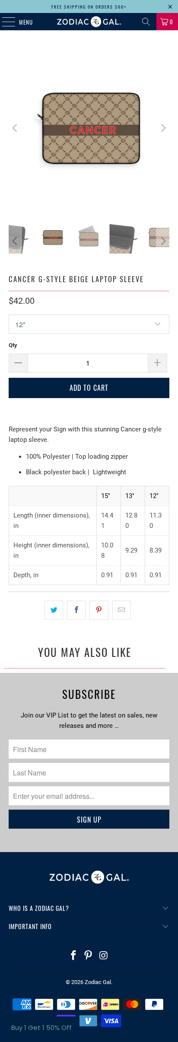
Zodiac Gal (98, 982)
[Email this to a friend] (121, 610)
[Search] (146, 21)
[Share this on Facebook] (76, 610)
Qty (13, 345)
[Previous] (15, 128)
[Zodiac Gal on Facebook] (73, 956)
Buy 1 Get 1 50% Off (41, 1027)
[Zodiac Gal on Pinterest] (88, 956)
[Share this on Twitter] (53, 610)
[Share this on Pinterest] (98, 610)
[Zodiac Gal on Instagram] (103, 956)
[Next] (163, 128)
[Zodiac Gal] (89, 21)
